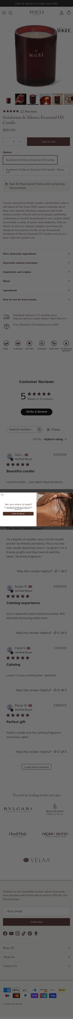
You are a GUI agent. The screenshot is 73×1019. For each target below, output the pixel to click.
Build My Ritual (18, 514)
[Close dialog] (2, 494)
